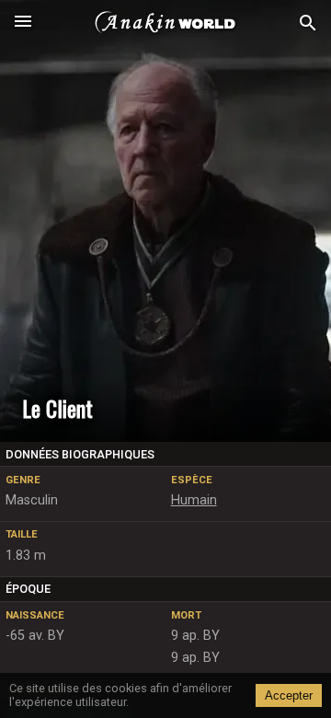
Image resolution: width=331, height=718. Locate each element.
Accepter (289, 695)
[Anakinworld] (165, 23)
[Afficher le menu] (23, 23)
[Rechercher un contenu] (308, 23)
